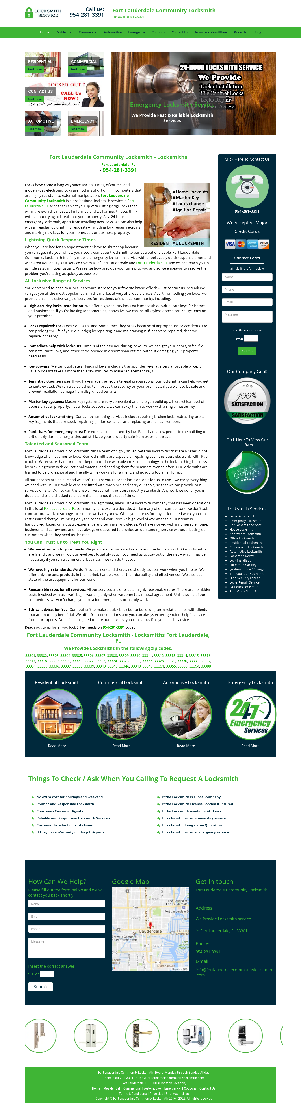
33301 (30, 655)
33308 (112, 655)
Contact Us (180, 32)
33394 (194, 666)
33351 (159, 666)
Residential (64, 32)
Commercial (88, 32)
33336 (54, 666)
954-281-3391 (87, 14)
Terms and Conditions (211, 32)
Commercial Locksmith (121, 682)
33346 (124, 666)
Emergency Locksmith (250, 682)
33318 (42, 660)
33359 (183, 666)
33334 (31, 666)
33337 (66, 666)
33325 (124, 660)
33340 (101, 666)
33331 (194, 660)
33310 (135, 655)
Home (44, 32)
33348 (136, 666)
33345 (112, 666)
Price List (241, 32)
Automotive (113, 32)
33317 (30, 660)
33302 (42, 655)
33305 (77, 655)
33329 (170, 660)
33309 (124, 655)
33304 (65, 655)
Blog (257, 32)
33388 (206, 666)
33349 (147, 666)
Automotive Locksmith (186, 682)
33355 (171, 666)
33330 (182, 660)
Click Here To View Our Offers (247, 442)
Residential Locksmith (57, 682)
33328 (159, 660)
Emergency (136, 32)
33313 (170, 655)
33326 (135, 660)
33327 (147, 660)
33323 (100, 660)
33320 (65, 660)
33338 (77, 666)
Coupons (158, 32)
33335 (42, 666)
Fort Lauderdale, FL (118, 164)
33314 (182, 655)
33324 (112, 660)
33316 (205, 655)
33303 (54, 655)
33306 (89, 655)
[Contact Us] (64, 93)
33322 (89, 660)
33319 (54, 660)
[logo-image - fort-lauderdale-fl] (150, 928)
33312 (159, 655)
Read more (35, 69)
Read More (57, 745)
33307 (100, 655)
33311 (147, 655)
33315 (194, 655)
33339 (89, 666)
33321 (77, 660)
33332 (205, 660)
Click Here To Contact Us (247, 159)
